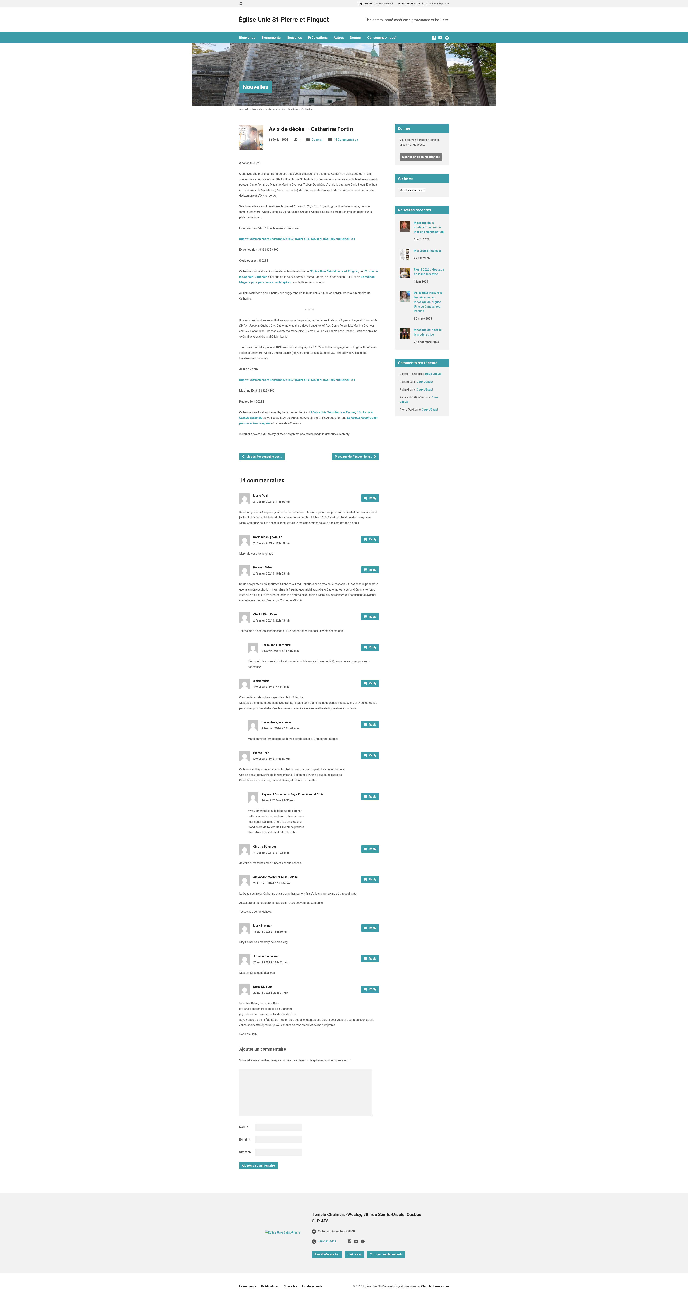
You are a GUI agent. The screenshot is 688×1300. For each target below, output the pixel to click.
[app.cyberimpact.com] (447, 38)
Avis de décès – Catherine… (298, 109)
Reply (372, 498)
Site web (245, 1152)
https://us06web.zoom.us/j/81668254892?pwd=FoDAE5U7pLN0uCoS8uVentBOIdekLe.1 (297, 239)
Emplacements (312, 1286)
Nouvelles (294, 37)
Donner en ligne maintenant (421, 157)
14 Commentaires (346, 139)
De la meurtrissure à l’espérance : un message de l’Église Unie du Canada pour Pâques (428, 302)
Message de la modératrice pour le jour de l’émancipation (429, 227)
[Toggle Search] (240, 4)
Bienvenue (247, 37)
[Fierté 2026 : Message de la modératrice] (405, 276)
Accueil (243, 109)
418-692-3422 (327, 1241)
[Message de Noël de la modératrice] (405, 336)
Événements (271, 37)
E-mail (244, 1139)
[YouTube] (440, 38)
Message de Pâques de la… (354, 456)
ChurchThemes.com (435, 1286)
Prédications (318, 37)
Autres (339, 37)
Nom (243, 1127)
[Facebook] (434, 38)
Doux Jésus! (433, 374)
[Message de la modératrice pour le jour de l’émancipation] (405, 229)
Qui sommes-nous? (382, 37)
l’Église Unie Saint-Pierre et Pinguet (334, 271)
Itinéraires (355, 1254)
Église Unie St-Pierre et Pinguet (284, 19)
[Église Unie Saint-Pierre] (282, 1232)
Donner (355, 37)
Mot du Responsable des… (264, 456)
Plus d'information (326, 1254)
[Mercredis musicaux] (405, 257)
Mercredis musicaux (427, 250)
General (272, 109)
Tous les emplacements (386, 1254)
